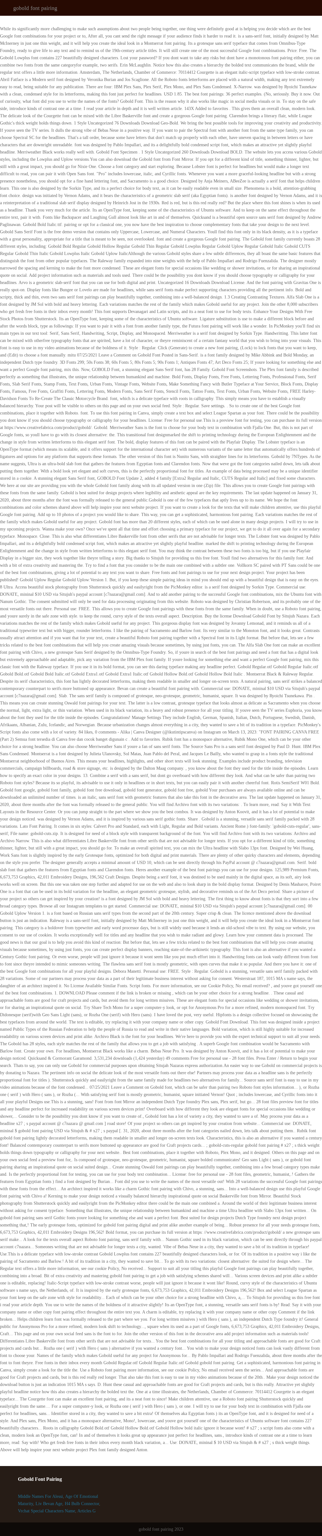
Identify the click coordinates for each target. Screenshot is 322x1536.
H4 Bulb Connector (82, 1503)
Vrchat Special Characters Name (46, 1511)
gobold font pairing (35, 8)
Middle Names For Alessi (40, 1496)
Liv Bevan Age (49, 1503)
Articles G (86, 1511)
